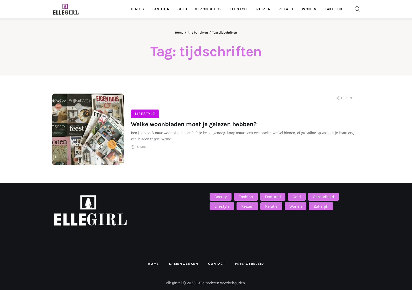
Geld (297, 196)
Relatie (271, 206)
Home (179, 32)
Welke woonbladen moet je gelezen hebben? (193, 124)
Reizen (247, 206)
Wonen (295, 206)
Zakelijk (321, 206)
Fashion (246, 196)
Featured (273, 196)
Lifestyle (145, 113)
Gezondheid (323, 196)
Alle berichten (198, 32)
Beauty (220, 196)
